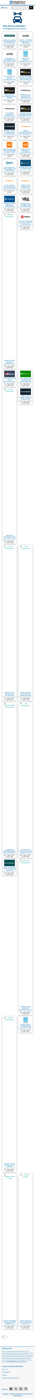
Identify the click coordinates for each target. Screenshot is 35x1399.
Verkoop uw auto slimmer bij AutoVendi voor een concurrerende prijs (25, 1009)
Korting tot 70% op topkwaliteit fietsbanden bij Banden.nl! (9, 205)
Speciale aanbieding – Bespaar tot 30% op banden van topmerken (9, 1323)
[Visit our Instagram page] (21, 1389)
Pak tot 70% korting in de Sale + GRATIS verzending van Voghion (25, 223)
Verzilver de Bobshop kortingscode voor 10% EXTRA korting (25, 60)
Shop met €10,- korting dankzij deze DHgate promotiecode (9, 97)
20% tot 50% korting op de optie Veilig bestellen (25, 397)
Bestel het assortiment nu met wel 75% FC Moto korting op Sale (9, 537)
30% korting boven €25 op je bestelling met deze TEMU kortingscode (9, 151)
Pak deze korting (10, 46)
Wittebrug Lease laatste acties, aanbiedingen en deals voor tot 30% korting (25, 97)
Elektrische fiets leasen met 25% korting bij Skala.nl (25, 693)
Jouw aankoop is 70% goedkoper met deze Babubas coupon (9, 169)
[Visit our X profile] (16, 1389)
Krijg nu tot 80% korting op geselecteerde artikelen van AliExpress (9, 363)
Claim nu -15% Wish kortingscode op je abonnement (25, 41)
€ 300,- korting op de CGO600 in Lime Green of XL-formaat (25, 1323)
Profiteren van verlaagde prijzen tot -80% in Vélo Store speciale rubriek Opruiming (25, 206)
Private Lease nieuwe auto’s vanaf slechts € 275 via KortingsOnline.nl (25, 852)
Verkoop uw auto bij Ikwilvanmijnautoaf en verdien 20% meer (9, 42)
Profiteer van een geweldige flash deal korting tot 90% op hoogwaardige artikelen (25, 116)
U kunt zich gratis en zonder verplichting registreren (9, 868)
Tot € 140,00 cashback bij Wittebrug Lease (9, 114)
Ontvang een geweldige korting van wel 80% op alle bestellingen (9, 60)
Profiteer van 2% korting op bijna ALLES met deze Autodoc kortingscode (9, 133)
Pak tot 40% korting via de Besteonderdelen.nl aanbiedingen (9, 380)
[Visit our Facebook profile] (11, 1389)
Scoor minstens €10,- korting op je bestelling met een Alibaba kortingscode (9, 188)
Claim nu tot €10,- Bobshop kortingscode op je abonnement (9, 79)
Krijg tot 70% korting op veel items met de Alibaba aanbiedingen (25, 188)
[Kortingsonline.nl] (17, 2)
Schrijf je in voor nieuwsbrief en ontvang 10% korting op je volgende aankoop (9, 695)
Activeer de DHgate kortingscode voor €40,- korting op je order (25, 79)
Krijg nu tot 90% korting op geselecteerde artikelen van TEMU (25, 151)
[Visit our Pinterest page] (26, 1389)
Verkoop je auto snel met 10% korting (25, 168)
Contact (4, 1375)
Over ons (5, 1369)
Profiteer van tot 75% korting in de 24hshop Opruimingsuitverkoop (9, 1166)
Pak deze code (27, 46)
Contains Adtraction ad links (10, 1378)
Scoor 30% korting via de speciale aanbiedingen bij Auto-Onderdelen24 (25, 380)
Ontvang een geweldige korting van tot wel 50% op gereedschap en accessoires (9, 852)
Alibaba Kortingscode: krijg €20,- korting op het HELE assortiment (25, 133)
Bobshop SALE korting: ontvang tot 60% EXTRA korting (25, 1026)
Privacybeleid (6, 1372)
